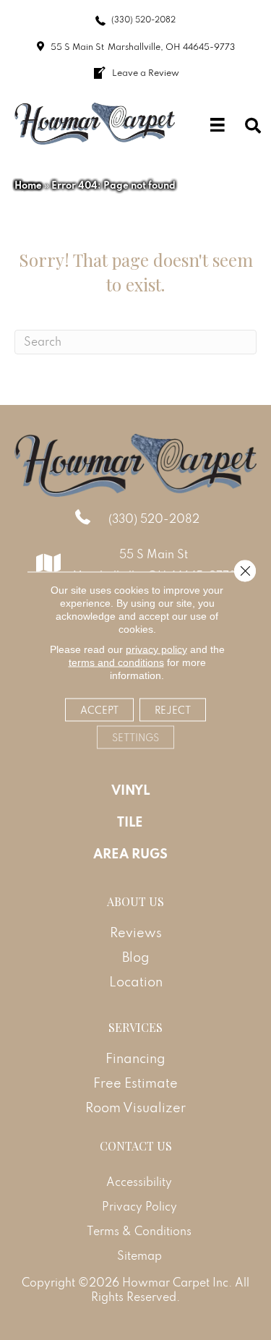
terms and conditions (116, 661)
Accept (99, 709)
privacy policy (156, 648)
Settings (135, 736)
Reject (173, 709)
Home (28, 185)
